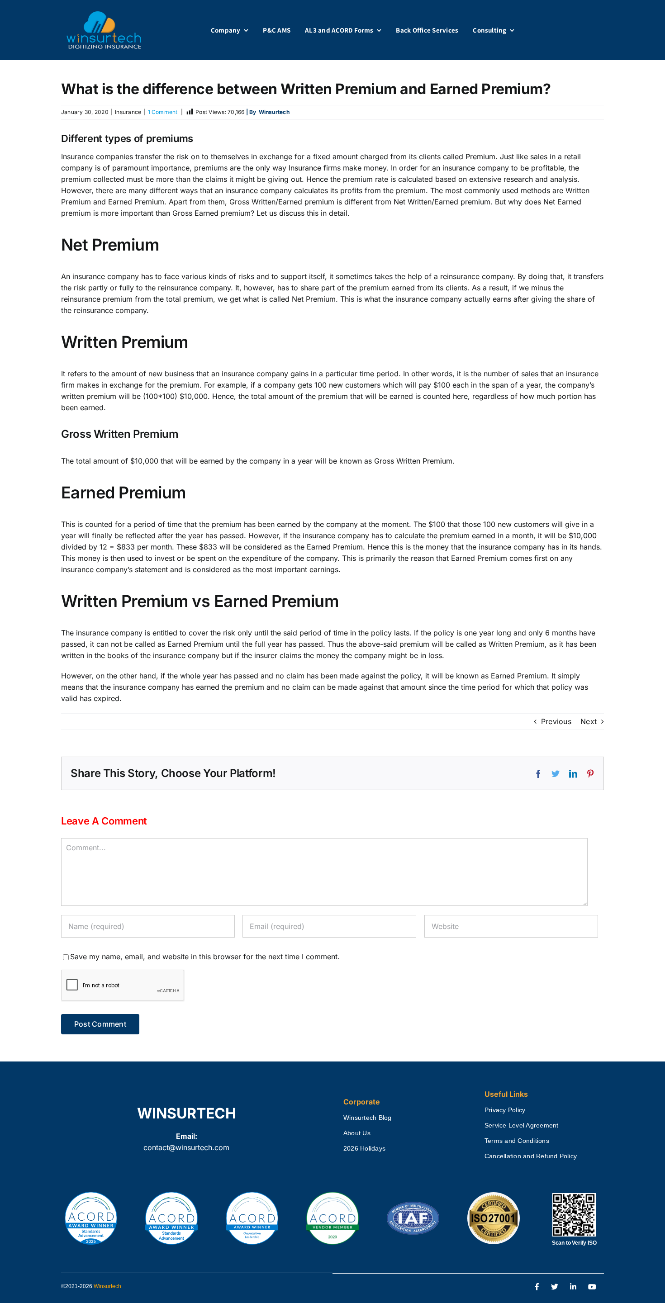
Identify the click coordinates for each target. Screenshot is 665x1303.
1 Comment (163, 112)
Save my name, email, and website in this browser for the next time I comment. (205, 956)
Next (588, 721)
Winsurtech (107, 1286)
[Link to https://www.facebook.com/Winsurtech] (537, 1287)
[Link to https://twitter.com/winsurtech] (554, 1287)
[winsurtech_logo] (103, 14)
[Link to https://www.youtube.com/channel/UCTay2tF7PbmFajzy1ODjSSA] (592, 1287)
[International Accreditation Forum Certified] (413, 1202)
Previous (556, 721)
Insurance (128, 112)
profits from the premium (383, 190)
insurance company (512, 546)
